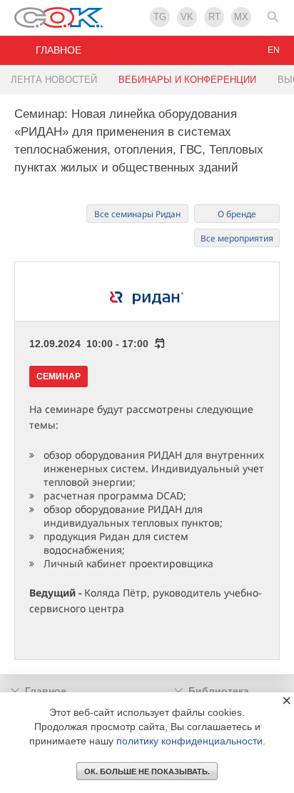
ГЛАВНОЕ (58, 50)
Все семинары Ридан (137, 214)
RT (214, 16)
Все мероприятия (237, 238)
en (274, 50)
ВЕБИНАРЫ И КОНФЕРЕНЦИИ (187, 79)
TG (159, 16)
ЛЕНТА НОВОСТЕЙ (54, 79)
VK (187, 16)
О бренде (237, 214)
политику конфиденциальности (189, 741)
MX (241, 16)
